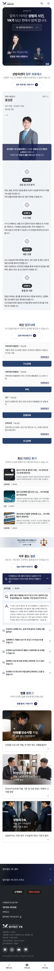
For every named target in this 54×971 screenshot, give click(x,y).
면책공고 (6, 912)
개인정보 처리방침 (9, 907)
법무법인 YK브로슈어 (11, 916)
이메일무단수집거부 (10, 902)
